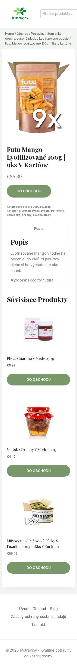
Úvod (23, 609)
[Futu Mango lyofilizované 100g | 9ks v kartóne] (38, 96)
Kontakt (38, 625)
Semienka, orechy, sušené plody (29, 214)
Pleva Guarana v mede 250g (30, 358)
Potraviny (57, 210)
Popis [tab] (38, 229)
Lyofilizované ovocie (36, 210)
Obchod (39, 609)
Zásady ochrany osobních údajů (38, 617)
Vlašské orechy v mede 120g (31, 449)
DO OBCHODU (29, 191)
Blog (54, 609)
